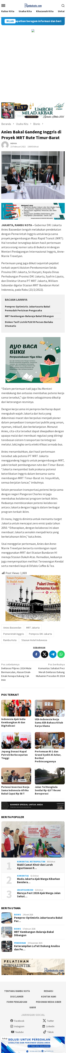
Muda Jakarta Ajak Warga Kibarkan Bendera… (38, 880)
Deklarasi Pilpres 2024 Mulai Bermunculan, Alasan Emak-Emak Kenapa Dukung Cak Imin (16, 672)
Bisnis (17, 914)
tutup (4, 1038)
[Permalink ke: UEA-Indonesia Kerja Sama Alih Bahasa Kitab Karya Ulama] (50, 708)
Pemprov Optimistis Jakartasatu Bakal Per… (38, 919)
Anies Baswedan (12, 627)
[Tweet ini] (44, 654)
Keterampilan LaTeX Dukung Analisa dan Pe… (37, 947)
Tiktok (50, 1032)
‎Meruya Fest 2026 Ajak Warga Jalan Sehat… (38, 894)
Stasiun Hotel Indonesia (34, 640)
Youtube (19, 1032)
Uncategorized (25, 890)
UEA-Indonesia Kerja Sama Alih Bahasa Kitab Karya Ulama (49, 723)
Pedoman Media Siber (48, 1002)
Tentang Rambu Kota (17, 991)
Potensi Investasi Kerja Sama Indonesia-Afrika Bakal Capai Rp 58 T (15, 790)
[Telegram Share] (52, 654)
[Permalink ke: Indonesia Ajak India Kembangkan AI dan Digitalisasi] (16, 708)
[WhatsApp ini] (61, 654)
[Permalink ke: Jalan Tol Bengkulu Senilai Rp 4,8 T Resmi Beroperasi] (50, 776)
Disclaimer (16, 996)
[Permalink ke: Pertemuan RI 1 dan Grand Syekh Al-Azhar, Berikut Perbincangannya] (50, 740)
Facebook (19, 1020)
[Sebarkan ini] (36, 654)
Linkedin (50, 1026)
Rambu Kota (9, 640)
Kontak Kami (48, 996)
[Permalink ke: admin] (5, 144)
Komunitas (23, 861)
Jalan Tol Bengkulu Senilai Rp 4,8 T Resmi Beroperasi (48, 790)
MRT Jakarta (33, 627)
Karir (33, 1007)
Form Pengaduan (17, 1002)
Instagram (19, 1026)
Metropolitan (37, 861)
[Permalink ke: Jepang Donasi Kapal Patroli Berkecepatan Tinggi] (16, 740)
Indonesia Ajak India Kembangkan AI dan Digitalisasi (13, 722)
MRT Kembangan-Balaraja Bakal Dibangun (29, 316)
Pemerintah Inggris (13, 634)
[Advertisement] (33, 67)
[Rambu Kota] (33, 5)
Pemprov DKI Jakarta (40, 634)
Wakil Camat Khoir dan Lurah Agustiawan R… (35, 866)
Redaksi (48, 991)
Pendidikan (20, 943)
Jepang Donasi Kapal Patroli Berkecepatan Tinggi (14, 755)
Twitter (50, 1020)
